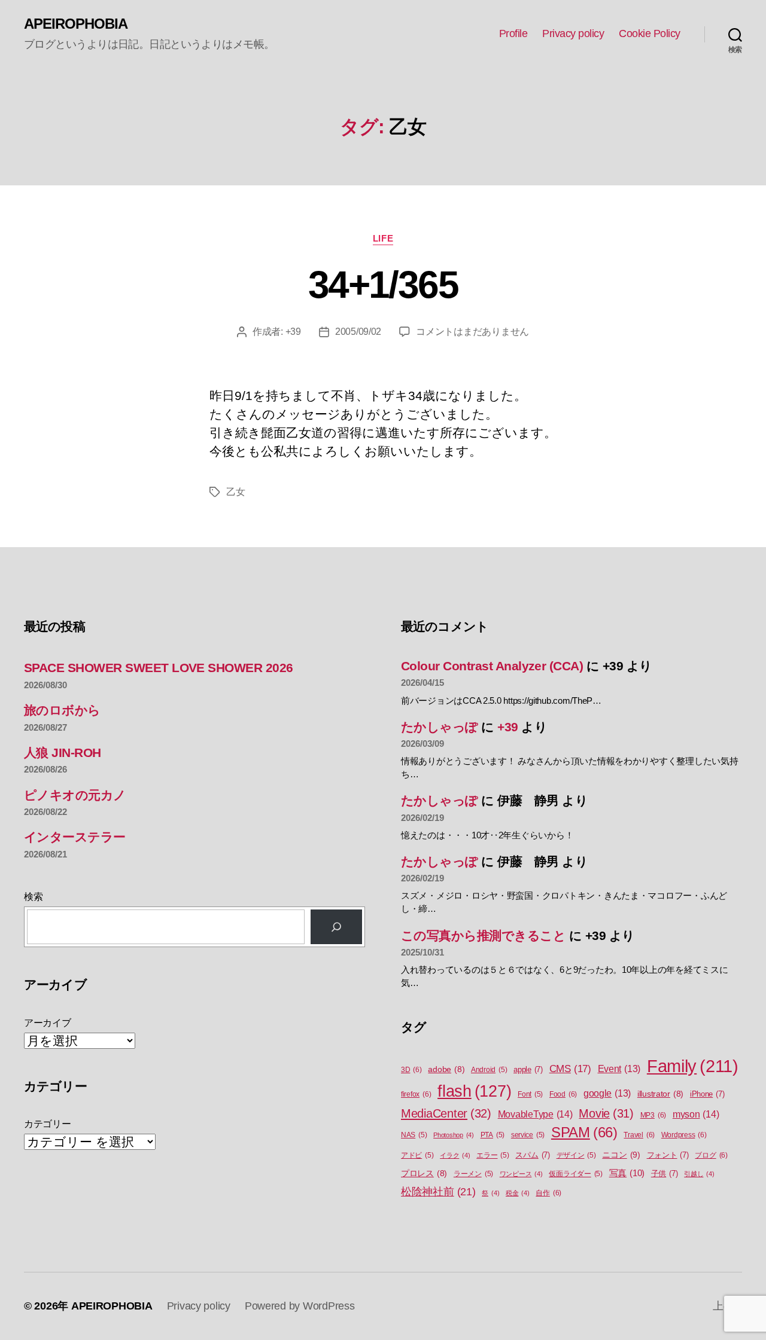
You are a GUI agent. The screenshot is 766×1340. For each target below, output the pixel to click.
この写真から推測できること (483, 935)
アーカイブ (47, 1023)
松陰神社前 (438, 1192)
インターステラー (75, 837)
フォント (668, 1154)
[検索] (336, 926)
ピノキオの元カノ (75, 795)
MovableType (535, 1114)
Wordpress (684, 1135)
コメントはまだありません (472, 331)
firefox (416, 1094)
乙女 (235, 492)
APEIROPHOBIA (75, 24)
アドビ (417, 1155)
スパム (532, 1154)
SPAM (584, 1132)
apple (528, 1069)
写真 (627, 1173)
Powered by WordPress (300, 1306)
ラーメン (473, 1173)
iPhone (707, 1093)
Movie (606, 1113)
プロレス (424, 1173)
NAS (414, 1134)
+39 (293, 331)
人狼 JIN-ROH (62, 752)
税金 (518, 1192)
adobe (446, 1069)
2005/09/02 (358, 331)
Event (619, 1069)
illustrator (660, 1093)
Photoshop (453, 1134)
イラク (455, 1155)
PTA (492, 1134)
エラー (492, 1155)
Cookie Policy (649, 33)
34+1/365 (383, 284)
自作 (548, 1193)
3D (411, 1070)
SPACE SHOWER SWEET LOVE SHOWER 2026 (158, 667)
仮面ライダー (576, 1173)
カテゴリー (47, 1124)
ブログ (711, 1155)
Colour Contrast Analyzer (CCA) (492, 666)
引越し (699, 1173)
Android (489, 1069)
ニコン (621, 1154)
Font (530, 1094)
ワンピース (521, 1173)
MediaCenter (446, 1113)
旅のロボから (62, 710)
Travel (639, 1135)
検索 (33, 897)
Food (563, 1094)
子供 (664, 1173)
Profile (513, 33)
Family (692, 1066)
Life (383, 238)
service (528, 1134)
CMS (570, 1069)
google (607, 1093)
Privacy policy (573, 33)
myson (696, 1114)
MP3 (653, 1115)
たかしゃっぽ (439, 727)
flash (474, 1091)
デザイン (576, 1155)
